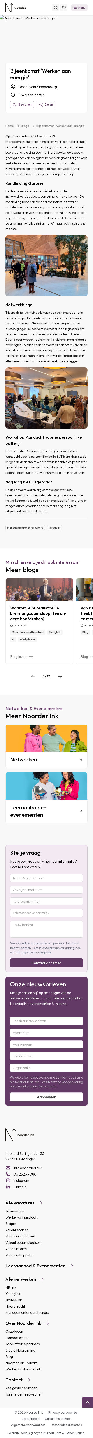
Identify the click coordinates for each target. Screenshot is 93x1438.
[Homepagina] (15, 7)
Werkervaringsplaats (21, 1217)
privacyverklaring (62, 948)
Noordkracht (15, 1306)
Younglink (12, 1293)
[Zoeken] (55, 7)
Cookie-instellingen (58, 1419)
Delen (49, 104)
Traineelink (13, 1300)
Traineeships (15, 1211)
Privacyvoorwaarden (63, 1412)
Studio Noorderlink (20, 1350)
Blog (9, 1356)
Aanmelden (46, 1097)
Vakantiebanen (16, 1230)
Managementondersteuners (27, 1312)
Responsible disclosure (66, 1425)
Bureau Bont (52, 1433)
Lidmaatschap (16, 1337)
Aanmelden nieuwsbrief (23, 1394)
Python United (74, 1433)
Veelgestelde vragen (21, 1388)
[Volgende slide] (60, 676)
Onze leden (14, 1331)
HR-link (10, 1287)
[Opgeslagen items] (63, 7)
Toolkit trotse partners (22, 1344)
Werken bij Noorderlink (23, 1369)
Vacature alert (16, 1248)
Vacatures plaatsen (20, 1236)
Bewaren (25, 104)
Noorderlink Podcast (21, 1363)
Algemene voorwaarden (28, 1425)
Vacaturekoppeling (20, 1255)
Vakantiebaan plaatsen (23, 1242)
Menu (81, 7)
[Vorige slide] (32, 676)
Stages (10, 1223)
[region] (46, 621)
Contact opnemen (46, 963)
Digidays (34, 1433)
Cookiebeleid (30, 1419)
